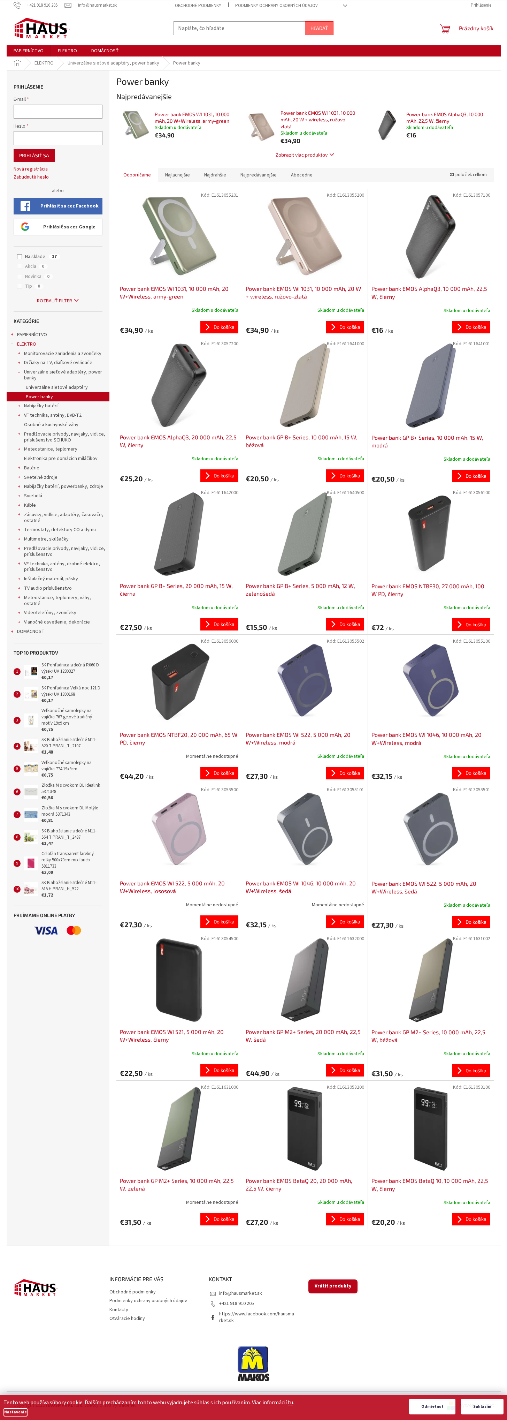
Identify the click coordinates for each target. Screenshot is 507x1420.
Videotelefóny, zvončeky (50, 612)
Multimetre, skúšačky (46, 539)
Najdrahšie (215, 175)
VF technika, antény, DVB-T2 (53, 415)
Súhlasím (482, 1407)
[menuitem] (29, 50)
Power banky (39, 396)
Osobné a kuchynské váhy (51, 424)
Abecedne (302, 175)
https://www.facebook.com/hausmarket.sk (256, 1317)
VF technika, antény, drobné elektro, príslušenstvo (62, 566)
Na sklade (41, 256)
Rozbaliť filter (54, 300)
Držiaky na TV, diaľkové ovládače (58, 362)
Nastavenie (15, 1412)
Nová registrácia (31, 169)
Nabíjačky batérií (41, 405)
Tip (32, 286)
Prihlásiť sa (34, 155)
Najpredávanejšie (258, 175)
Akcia (34, 266)
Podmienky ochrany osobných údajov (276, 5)
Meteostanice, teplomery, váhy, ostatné (57, 600)
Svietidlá (33, 495)
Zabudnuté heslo (31, 177)
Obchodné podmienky (198, 5)
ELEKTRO (26, 344)
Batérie (31, 467)
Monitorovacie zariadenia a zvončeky (62, 353)
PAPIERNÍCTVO (32, 334)
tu (290, 1402)
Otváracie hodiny (127, 1318)
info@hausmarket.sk (240, 1293)
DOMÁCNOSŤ (31, 631)
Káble (30, 505)
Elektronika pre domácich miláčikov (61, 458)
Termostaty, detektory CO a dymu (60, 529)
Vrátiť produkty (333, 1286)
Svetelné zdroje (40, 477)
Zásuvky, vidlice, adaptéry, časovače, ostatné (63, 517)
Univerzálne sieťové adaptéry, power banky (63, 375)
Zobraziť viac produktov (302, 155)
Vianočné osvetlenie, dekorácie (57, 622)
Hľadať (319, 28)
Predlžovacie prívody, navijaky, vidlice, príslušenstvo (64, 551)
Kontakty (118, 1309)
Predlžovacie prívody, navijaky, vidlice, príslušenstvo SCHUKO (64, 437)
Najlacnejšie (177, 175)
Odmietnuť (432, 1407)
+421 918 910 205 (236, 1303)
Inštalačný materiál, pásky (51, 578)
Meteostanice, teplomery (50, 449)
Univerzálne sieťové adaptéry (57, 387)
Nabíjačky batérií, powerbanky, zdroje (63, 486)
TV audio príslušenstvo (48, 588)
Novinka (37, 276)
